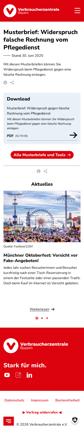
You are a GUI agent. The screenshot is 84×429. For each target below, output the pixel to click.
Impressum (39, 400)
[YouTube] (6, 374)
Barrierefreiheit (67, 400)
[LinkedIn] (29, 374)
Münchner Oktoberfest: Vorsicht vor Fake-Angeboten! (40, 258)
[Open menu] (8, 421)
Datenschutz (14, 400)
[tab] (37, 318)
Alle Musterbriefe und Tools (39, 154)
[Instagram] (18, 374)
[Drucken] (5, 82)
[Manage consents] (75, 420)
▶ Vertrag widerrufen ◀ (42, 412)
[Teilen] (12, 82)
